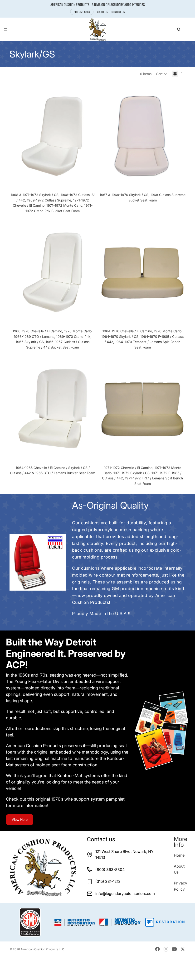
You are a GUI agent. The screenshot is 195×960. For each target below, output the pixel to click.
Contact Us (118, 11)
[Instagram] (166, 949)
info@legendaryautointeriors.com (125, 893)
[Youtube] (174, 949)
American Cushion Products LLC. (42, 949)
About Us (102, 11)
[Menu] (5, 29)
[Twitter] (182, 949)
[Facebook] (157, 949)
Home (179, 855)
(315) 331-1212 (108, 881)
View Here (20, 819)
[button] (161, 74)
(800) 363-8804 (110, 869)
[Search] (179, 29)
